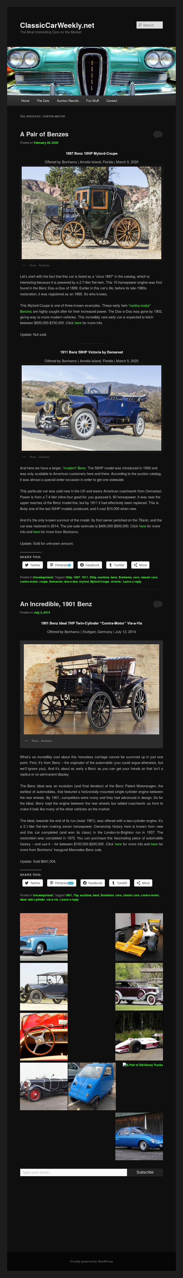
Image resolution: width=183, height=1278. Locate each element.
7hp (75, 895)
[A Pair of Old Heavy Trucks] (143, 1065)
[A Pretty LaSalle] (139, 987)
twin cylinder (36, 899)
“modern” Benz (74, 467)
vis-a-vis (52, 899)
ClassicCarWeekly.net (57, 25)
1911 (84, 577)
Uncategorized (43, 577)
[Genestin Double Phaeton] (44, 1087)
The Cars (43, 100)
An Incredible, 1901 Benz (56, 603)
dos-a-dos (71, 581)
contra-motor (29, 581)
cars (136, 577)
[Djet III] (139, 1137)
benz (114, 577)
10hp (68, 577)
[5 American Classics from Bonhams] (44, 987)
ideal (23, 899)
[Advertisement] (91, 1216)
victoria (116, 581)
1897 (76, 577)
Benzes (26, 311)
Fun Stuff (92, 100)
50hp (93, 577)
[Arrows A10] (139, 1037)
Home (25, 100)
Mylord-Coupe (99, 581)
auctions (103, 577)
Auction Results (68, 100)
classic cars (149, 577)
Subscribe (145, 1172)
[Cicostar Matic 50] (92, 1087)
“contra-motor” (139, 305)
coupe (43, 581)
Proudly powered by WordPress (91, 1261)
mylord (84, 581)
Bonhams (125, 577)
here (78, 322)
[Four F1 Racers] (139, 937)
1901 (68, 895)
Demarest (56, 581)
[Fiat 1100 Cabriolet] (44, 937)
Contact (112, 100)
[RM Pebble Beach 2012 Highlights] (44, 1037)
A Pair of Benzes (44, 133)
